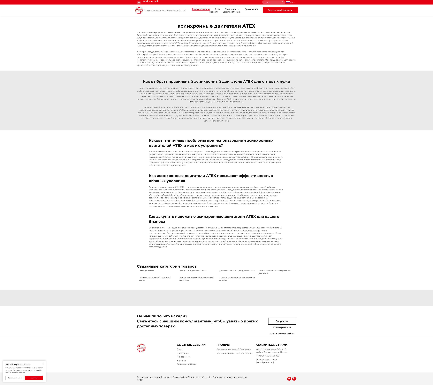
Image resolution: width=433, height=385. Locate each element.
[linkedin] (294, 379)
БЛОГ (140, 380)
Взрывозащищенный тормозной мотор (155, 278)
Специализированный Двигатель (234, 353)
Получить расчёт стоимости (280, 10)
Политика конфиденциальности (230, 377)
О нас (217, 9)
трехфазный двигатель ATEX (193, 271)
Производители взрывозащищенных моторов (237, 278)
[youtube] (289, 379)
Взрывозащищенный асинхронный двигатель (196, 278)
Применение (251, 9)
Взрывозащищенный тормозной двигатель (275, 272)
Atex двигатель (147, 271)
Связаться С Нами (232, 12)
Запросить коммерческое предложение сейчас (282, 322)
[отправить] (282, 2)
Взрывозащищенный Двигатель (233, 349)
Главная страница (201, 9)
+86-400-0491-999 (270, 356)
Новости (213, 12)
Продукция (230, 9)
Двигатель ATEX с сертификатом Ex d (237, 271)
